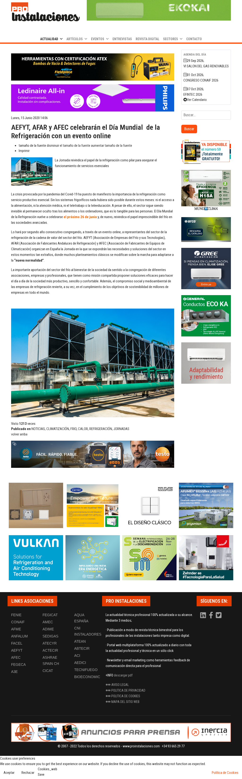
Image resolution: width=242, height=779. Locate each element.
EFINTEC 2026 (192, 94)
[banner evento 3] (149, 505)
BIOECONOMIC (87, 677)
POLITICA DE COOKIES (125, 696)
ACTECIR (50, 650)
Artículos (74, 39)
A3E (14, 672)
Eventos (97, 39)
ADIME (48, 629)
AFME (16, 629)
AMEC (48, 622)
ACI (77, 656)
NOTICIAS (38, 429)
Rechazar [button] (28, 772)
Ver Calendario (197, 100)
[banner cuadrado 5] (206, 315)
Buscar (189, 129)
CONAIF (18, 622)
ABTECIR (82, 648)
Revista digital (147, 39)
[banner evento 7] (149, 558)
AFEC (16, 657)
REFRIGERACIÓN (100, 429)
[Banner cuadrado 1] (206, 151)
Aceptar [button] (9, 772)
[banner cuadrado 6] (206, 363)
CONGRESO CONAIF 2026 (200, 80)
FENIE (16, 615)
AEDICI (80, 663)
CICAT (48, 671)
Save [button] (41, 774)
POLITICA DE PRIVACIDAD (128, 690)
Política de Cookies (225, 772)
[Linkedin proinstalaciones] (203, 616)
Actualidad (49, 39)
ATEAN (80, 641)
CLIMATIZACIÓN (57, 429)
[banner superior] (159, 10)
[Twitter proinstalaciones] (219, 616)
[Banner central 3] (92, 454)
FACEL (16, 643)
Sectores (170, 39)
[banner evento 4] (206, 505)
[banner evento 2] (92, 505)
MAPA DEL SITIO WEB (125, 702)
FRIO (73, 429)
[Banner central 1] (92, 67)
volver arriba (19, 434)
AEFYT (16, 650)
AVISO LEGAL (120, 685)
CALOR (83, 429)
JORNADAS (121, 429)
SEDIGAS (50, 636)
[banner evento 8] (206, 558)
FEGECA (18, 665)
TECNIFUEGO (86, 670)
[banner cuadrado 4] (206, 268)
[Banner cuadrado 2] (206, 190)
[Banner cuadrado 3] (206, 229)
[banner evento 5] (36, 558)
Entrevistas (122, 39)
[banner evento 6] (92, 558)
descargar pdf (123, 675)
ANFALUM (19, 636)
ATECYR (50, 643)
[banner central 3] (92, 98)
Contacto (194, 39)
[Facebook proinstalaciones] (211, 616)
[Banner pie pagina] (121, 732)
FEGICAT (50, 615)
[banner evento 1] (36, 505)
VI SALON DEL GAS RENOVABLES (206, 66)
